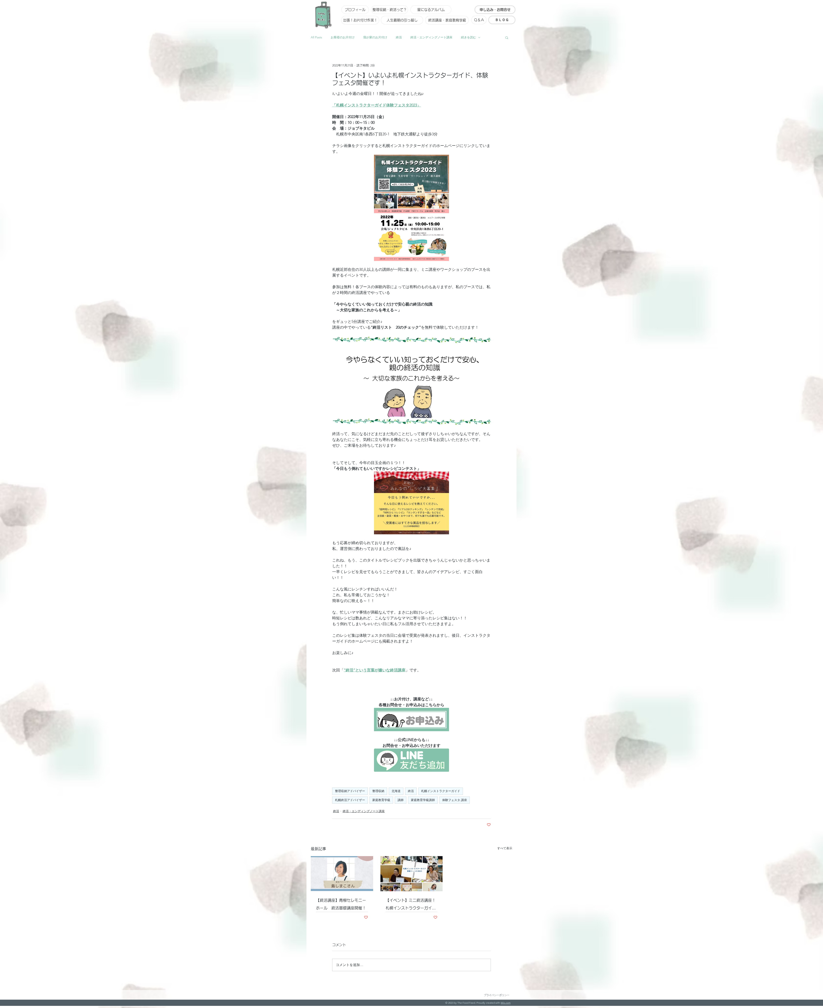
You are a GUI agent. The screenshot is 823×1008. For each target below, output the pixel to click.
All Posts (316, 37)
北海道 (396, 791)
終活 (399, 37)
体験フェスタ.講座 (454, 800)
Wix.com (506, 1002)
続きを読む (468, 37)
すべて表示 (504, 848)
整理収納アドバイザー (350, 791)
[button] (507, 37)
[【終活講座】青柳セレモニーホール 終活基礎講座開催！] (342, 873)
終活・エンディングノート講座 (431, 37)
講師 (401, 800)
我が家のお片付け (375, 37)
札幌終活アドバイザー (350, 800)
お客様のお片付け (343, 37)
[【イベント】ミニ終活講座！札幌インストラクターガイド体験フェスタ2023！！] (411, 873)
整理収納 (378, 791)
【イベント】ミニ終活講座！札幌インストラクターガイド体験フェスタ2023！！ (411, 905)
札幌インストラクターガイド (440, 791)
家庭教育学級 (381, 800)
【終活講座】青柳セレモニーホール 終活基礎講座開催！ (341, 904)
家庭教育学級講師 (423, 800)
